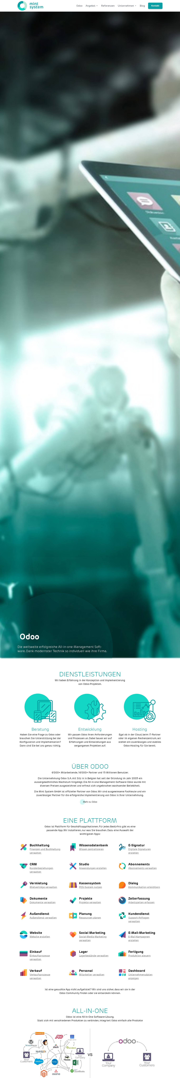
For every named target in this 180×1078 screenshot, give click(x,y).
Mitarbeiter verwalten (91, 974)
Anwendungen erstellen (93, 868)
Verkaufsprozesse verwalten (40, 976)
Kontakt (155, 5)
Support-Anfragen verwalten (138, 919)
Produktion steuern (139, 955)
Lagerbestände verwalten (93, 955)
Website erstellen (40, 936)
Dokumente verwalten (42, 902)
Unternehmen (126, 5)
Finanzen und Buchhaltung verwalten (45, 851)
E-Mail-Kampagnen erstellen (139, 938)
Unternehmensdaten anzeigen (140, 976)
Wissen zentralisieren (91, 849)
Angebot (90, 5)
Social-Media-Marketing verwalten (93, 938)
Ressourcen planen (90, 917)
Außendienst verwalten (43, 917)
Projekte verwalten (90, 902)
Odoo (79, 5)
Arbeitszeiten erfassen (141, 902)
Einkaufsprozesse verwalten (40, 957)
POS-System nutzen (90, 887)
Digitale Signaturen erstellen (139, 851)
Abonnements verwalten (142, 868)
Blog (142, 5)
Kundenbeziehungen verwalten (41, 870)
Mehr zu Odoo (90, 801)
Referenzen (108, 5)
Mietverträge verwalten (43, 887)
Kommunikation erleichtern (144, 887)
